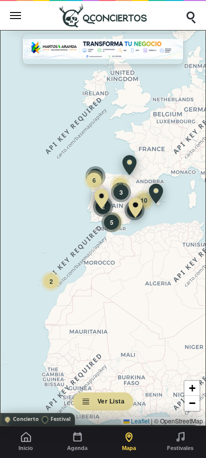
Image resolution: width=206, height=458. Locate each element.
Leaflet (140, 420)
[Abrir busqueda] (190, 15)
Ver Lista (111, 401)
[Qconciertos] (103, 15)
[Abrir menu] (15, 15)
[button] (135, 208)
